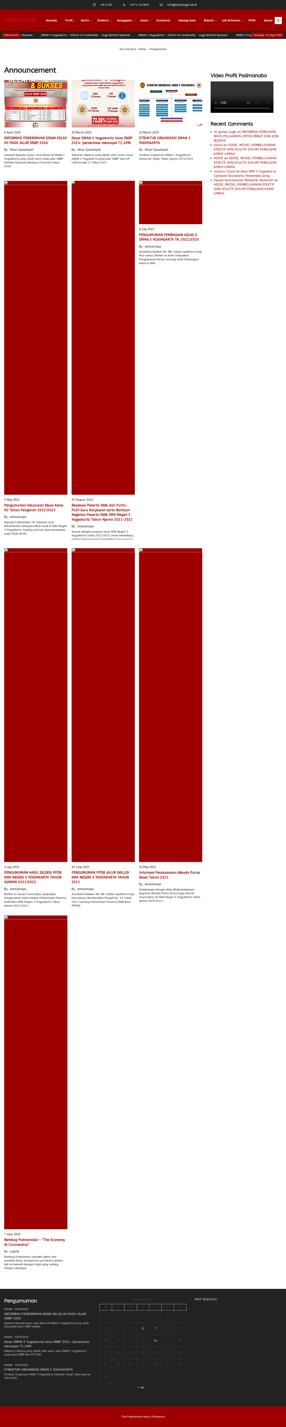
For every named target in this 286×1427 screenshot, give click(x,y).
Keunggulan (124, 20)
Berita (85, 20)
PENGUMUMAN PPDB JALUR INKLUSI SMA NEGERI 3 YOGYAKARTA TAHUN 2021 (100, 877)
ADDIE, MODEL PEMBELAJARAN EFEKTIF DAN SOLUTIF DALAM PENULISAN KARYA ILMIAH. (245, 149)
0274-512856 (139, 4)
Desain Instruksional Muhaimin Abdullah (243, 180)
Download (163, 20)
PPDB (252, 20)
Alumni (268, 20)
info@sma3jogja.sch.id (182, 4)
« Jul (140, 1387)
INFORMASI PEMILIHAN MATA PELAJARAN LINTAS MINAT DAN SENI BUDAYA (246, 136)
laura (218, 145)
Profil (69, 20)
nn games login (225, 132)
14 (155, 1340)
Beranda (51, 20)
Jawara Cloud (224, 171)
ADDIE (218, 158)
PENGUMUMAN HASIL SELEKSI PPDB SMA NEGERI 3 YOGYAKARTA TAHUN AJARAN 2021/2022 (33, 877)
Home (142, 49)
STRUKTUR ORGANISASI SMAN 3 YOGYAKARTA (38, 1370)
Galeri (144, 20)
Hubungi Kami (187, 20)
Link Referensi (231, 20)
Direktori (103, 20)
